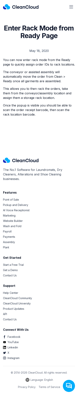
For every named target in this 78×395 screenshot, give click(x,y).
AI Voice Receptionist (16, 210)
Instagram (14, 358)
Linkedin (13, 347)
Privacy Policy (27, 387)
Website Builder (13, 220)
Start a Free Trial (13, 264)
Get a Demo (10, 270)
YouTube (13, 342)
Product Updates (13, 308)
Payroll (7, 231)
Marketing (9, 215)
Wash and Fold (12, 226)
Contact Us (10, 275)
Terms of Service (49, 387)
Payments (9, 236)
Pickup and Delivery (15, 204)
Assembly (9, 242)
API (5, 314)
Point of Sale (11, 199)
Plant (6, 247)
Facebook (14, 336)
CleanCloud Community (17, 298)
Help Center (10, 292)
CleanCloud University (17, 303)
